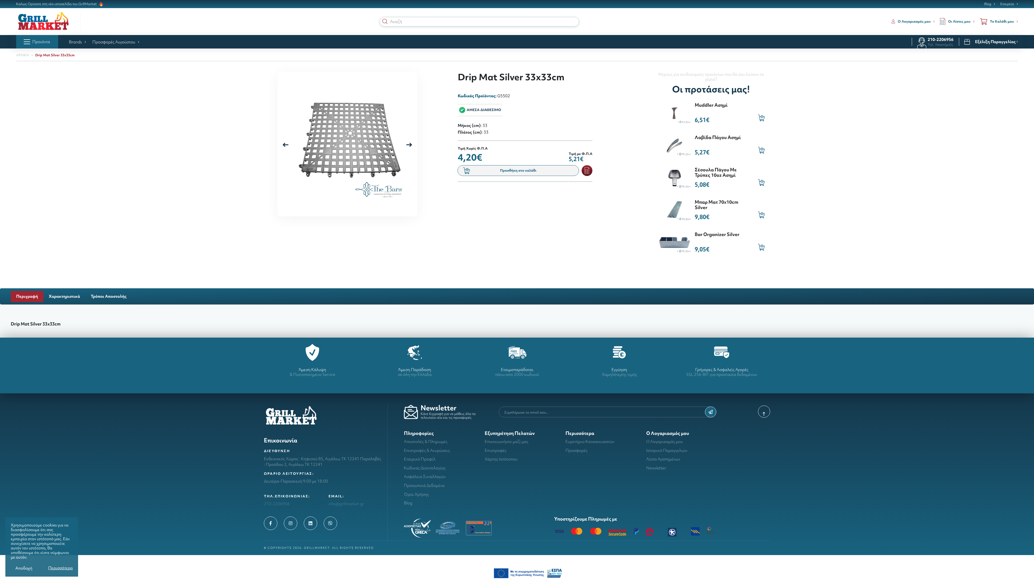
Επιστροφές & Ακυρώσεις (427, 450)
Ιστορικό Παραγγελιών (666, 450)
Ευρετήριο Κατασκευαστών (589, 441)
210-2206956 (940, 39)
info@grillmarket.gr (346, 504)
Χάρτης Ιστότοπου (501, 459)
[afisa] (527, 573)
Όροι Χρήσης (416, 494)
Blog (987, 4)
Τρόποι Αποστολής (109, 296)
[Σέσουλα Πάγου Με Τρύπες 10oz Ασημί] (674, 177)
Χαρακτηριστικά (64, 296)
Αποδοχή (23, 568)
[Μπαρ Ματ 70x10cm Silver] (674, 209)
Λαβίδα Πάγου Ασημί (718, 137)
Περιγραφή (27, 296)
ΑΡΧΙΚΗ (22, 55)
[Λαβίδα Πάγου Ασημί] (674, 145)
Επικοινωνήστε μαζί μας (506, 441)
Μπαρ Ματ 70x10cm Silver (716, 204)
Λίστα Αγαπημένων (663, 459)
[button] (385, 21)
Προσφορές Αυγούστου (113, 42)
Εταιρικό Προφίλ (419, 459)
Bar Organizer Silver (717, 234)
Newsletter (656, 468)
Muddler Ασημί (711, 105)
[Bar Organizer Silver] (674, 242)
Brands (75, 42)
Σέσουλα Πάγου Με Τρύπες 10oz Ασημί (716, 172)
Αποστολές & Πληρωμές (426, 441)
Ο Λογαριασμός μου (664, 441)
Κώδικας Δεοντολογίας (425, 468)
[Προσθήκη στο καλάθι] (761, 118)
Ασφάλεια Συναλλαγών (425, 476)
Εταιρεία (1007, 4)
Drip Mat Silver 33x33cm (55, 55)
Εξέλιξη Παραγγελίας (995, 41)
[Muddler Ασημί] (674, 112)
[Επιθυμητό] (587, 170)
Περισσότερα (60, 568)
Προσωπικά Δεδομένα (424, 485)
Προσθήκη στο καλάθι (518, 170)
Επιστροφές (495, 450)
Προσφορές (576, 450)
